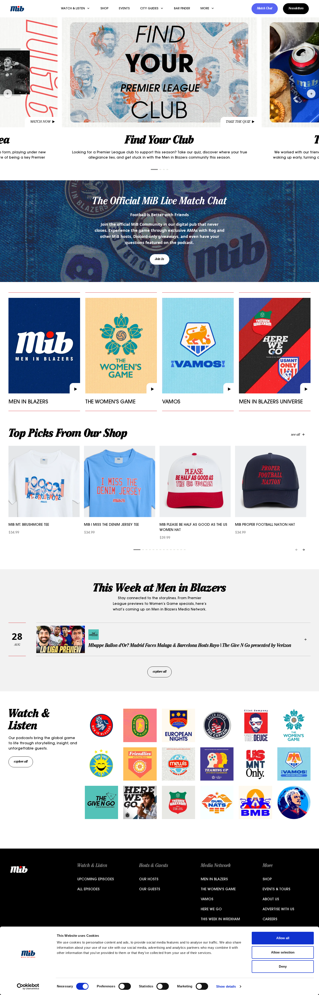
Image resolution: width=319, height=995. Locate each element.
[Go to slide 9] (167, 549)
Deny (283, 966)
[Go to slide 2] (160, 169)
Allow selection (283, 952)
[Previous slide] (7, 93)
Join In (159, 259)
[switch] (124, 986)
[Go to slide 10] (171, 549)
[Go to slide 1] (154, 169)
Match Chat (264, 8)
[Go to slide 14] (185, 549)
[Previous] (296, 549)
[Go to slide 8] (164, 549)
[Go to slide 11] (174, 549)
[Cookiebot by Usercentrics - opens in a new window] (28, 986)
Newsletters (296, 8)
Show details (226, 986)
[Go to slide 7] (160, 549)
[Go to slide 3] (164, 169)
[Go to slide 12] (178, 549)
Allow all (282, 938)
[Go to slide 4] (167, 169)
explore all (159, 672)
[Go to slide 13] (181, 549)
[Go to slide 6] (157, 549)
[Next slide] (311, 93)
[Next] (303, 549)
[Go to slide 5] (153, 549)
